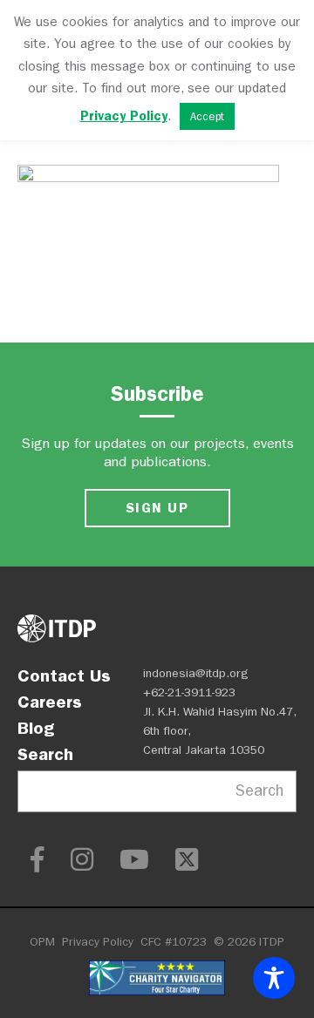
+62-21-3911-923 (189, 692)
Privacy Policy (97, 941)
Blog (35, 727)
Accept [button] (207, 116)
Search (45, 753)
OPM (42, 941)
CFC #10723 (173, 941)
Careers (49, 701)
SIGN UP (157, 507)
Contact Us (64, 675)
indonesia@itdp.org (196, 673)
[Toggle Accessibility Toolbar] (274, 978)
